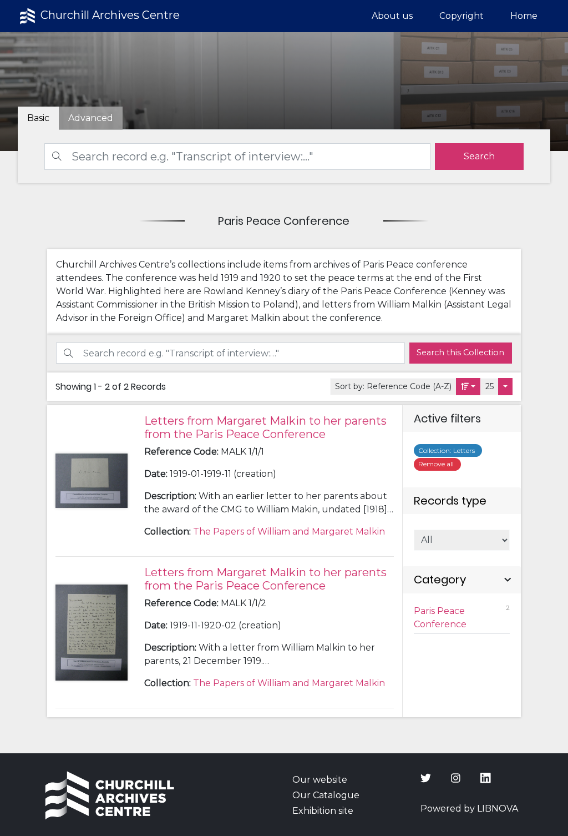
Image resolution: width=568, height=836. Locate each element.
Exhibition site (322, 810)
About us (392, 16)
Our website (319, 779)
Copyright (461, 16)
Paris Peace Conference (461, 616)
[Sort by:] (468, 386)
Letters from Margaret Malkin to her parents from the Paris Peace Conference (265, 427)
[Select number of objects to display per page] (505, 386)
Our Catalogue (325, 795)
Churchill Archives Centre (109, 15)
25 (489, 386)
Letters (448, 450)
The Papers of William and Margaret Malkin (289, 531)
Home (523, 16)
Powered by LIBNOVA (469, 808)
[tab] (91, 118)
